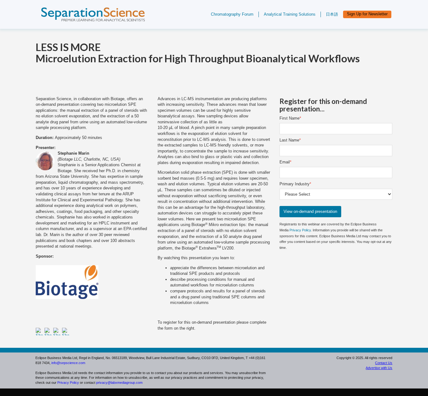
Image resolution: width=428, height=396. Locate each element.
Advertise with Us (379, 368)
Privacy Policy (300, 230)
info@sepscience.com (68, 363)
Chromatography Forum (232, 14)
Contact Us (383, 363)
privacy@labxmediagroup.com (119, 382)
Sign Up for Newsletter (367, 14)
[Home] (88, 24)
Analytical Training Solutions (290, 14)
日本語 (332, 14)
